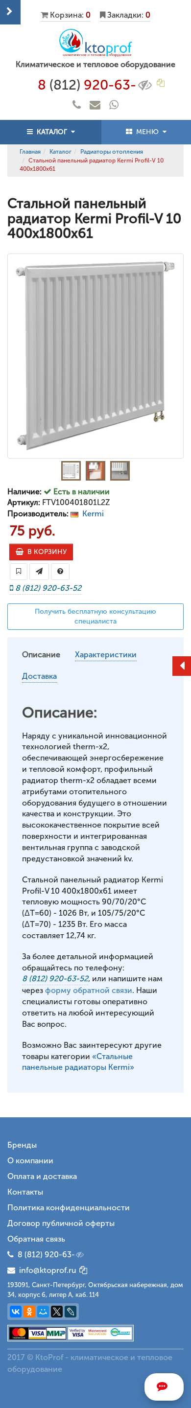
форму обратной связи (88, 990)
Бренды (22, 1145)
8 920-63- (87, 85)
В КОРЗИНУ (45, 552)
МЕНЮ (147, 132)
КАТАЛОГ (52, 132)
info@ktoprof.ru (45, 1270)
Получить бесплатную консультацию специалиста (95, 616)
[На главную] (95, 43)
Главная (30, 151)
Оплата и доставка (42, 1176)
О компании (30, 1160)
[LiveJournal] (70, 1311)
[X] (57, 1311)
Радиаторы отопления (111, 151)
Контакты (25, 1192)
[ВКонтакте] (16, 1311)
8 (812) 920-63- (46, 1254)
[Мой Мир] (43, 1311)
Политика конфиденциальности (68, 1207)
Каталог (60, 151)
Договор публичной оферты (61, 1223)
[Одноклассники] (29, 1311)
